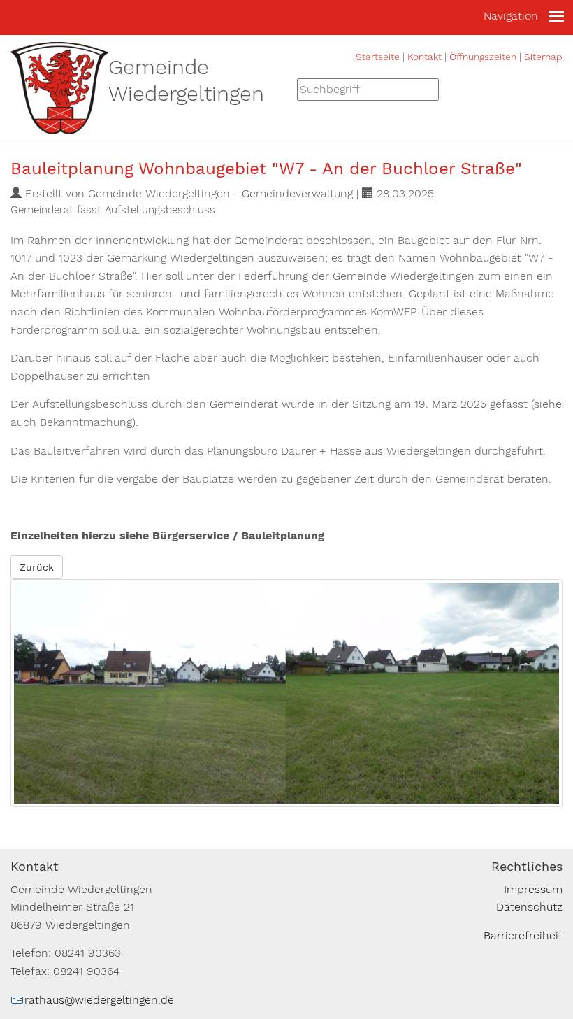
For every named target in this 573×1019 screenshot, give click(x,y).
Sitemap (543, 56)
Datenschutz (529, 906)
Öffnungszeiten (482, 56)
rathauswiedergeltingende (99, 999)
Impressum (533, 889)
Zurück (37, 567)
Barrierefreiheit (523, 935)
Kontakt (424, 56)
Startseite (378, 56)
